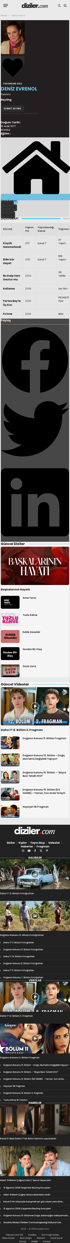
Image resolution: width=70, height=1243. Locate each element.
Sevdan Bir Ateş (32, 649)
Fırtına (7, 314)
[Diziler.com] (35, 5)
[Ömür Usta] (10, 670)
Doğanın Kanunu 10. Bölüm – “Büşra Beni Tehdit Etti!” (30, 1072)
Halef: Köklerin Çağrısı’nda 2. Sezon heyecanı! (25, 1180)
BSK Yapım (62, 257)
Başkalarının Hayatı (15, 589)
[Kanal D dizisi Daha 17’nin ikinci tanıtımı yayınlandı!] (35, 1119)
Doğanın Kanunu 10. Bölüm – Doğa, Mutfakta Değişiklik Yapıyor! (44, 757)
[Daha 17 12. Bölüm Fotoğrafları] (35, 874)
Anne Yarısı (29, 598)
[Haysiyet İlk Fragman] (10, 811)
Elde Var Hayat (8, 261)
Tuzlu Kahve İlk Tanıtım (15, 1099)
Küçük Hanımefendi (12, 245)
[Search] (65, 5)
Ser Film (63, 288)
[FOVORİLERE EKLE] (12, 60)
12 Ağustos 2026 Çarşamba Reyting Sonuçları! (27, 1208)
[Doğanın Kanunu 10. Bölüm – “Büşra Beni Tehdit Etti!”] (10, 777)
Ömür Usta (29, 666)
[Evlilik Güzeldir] (10, 636)
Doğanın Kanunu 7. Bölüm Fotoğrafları (23, 977)
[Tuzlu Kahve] (10, 619)
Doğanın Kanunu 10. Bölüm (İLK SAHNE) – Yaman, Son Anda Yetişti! (44, 791)
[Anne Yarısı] (10, 602)
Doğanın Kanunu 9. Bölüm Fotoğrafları (23, 949)
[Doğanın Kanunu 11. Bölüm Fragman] (10, 742)
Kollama (9, 288)
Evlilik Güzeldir (31, 632)
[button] (35, 360)
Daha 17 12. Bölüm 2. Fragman (22, 730)
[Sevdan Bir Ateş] (10, 653)
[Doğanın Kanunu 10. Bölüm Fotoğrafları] (35, 916)
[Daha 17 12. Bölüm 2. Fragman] (35, 706)
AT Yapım (62, 241)
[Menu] (5, 5)
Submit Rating (12, 108)
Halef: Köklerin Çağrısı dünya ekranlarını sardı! (26, 1194)
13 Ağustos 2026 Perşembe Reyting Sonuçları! (26, 1187)
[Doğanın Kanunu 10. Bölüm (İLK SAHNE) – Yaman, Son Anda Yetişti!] (10, 794)
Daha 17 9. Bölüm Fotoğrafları (18, 970)
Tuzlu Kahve (30, 615)
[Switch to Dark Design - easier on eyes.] (59, 5)
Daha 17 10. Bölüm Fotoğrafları (18, 956)
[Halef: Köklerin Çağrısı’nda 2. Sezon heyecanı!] (35, 1161)
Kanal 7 (42, 243)
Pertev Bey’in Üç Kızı (12, 303)
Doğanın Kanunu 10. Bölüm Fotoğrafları (22, 935)
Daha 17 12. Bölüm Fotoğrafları (17, 893)
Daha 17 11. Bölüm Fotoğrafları (18, 942)
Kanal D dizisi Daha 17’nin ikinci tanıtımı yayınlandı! (28, 1138)
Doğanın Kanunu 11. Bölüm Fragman (44, 738)
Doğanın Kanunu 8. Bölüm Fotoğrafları (23, 963)
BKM (60, 314)
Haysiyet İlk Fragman (36, 806)
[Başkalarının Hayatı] (35, 566)
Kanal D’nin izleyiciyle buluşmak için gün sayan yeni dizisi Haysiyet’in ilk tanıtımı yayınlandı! (33, 1203)
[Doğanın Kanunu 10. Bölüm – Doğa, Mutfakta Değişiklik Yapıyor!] (10, 759)
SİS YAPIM (61, 274)
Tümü (66, 218)
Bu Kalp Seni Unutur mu (11, 277)
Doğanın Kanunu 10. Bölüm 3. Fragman (23, 1093)
